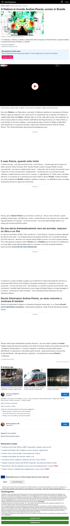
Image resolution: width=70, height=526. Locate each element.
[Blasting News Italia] (10, 2)
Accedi (67, 2)
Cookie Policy (7, 514)
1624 (34, 495)
